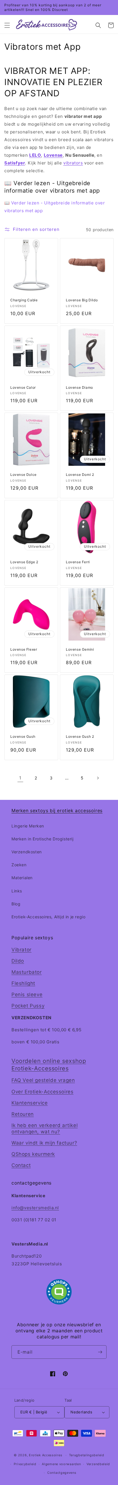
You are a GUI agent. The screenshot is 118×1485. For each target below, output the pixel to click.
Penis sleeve (26, 994)
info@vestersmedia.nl (35, 1207)
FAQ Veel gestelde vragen (43, 1080)
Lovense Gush (22, 736)
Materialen (22, 877)
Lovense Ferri (78, 562)
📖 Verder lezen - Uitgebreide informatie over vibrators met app (54, 206)
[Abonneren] (100, 1352)
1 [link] (20, 778)
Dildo (17, 961)
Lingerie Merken (27, 825)
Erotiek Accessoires (45, 1455)
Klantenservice (29, 1103)
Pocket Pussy (27, 1006)
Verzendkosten (26, 851)
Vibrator (21, 950)
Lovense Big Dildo (82, 300)
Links (16, 890)
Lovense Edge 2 (24, 562)
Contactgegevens (61, 1473)
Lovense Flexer (23, 649)
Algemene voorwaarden (61, 1464)
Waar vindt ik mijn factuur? (44, 1143)
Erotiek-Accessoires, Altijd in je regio (48, 916)
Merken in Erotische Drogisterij (42, 838)
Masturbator (26, 972)
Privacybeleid (25, 1464)
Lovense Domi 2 (80, 474)
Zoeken (19, 864)
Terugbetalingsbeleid (86, 1455)
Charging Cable (24, 300)
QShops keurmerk (33, 1154)
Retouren (22, 1114)
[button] (7, 25)
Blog (15, 903)
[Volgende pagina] (97, 778)
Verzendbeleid (98, 1464)
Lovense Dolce (23, 474)
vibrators (73, 163)
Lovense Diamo (79, 387)
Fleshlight (23, 983)
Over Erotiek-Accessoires (42, 1092)
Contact (21, 1165)
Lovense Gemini (80, 649)
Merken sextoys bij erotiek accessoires (57, 810)
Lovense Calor (23, 387)
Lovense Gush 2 (80, 736)
